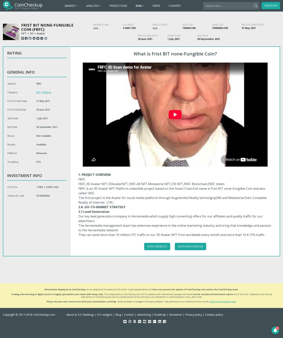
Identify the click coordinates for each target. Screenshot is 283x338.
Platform (46, 92)
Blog (118, 314)
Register (271, 5)
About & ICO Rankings (80, 314)
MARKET (70, 6)
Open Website (157, 246)
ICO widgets (104, 314)
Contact (129, 314)
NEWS (156, 6)
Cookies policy (214, 314)
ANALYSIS (93, 6)
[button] (275, 330)
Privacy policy (193, 314)
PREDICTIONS (118, 6)
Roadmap (160, 314)
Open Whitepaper (190, 246)
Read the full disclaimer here (223, 301)
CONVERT (175, 6)
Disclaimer (175, 314)
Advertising (144, 314)
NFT (38, 92)
